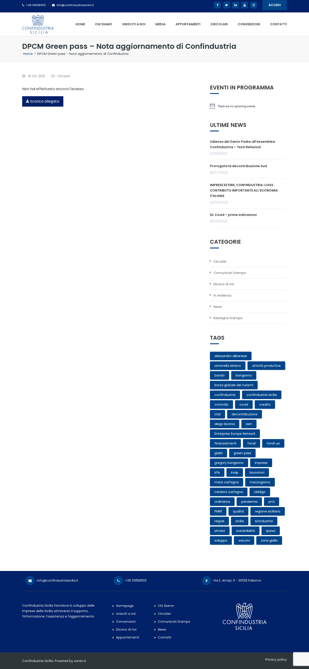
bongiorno (244, 375)
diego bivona (224, 424)
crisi (217, 414)
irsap (234, 472)
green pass (242, 453)
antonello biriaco (227, 365)
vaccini (244, 540)
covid (244, 404)
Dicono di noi (224, 284)
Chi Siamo (103, 24)
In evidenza (222, 295)
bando (219, 375)
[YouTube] (244, 5)
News (218, 306)
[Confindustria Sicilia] (38, 24)
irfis (217, 472)
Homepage (125, 606)
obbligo (260, 492)
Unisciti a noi (133, 24)
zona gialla (269, 540)
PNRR (218, 511)
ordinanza (222, 501)
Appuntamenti (188, 24)
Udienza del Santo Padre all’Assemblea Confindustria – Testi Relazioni (242, 144)
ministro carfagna (228, 492)
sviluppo (220, 540)
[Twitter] (226, 5)
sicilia (239, 521)
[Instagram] (253, 5)
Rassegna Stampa (228, 318)
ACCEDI (275, 5)
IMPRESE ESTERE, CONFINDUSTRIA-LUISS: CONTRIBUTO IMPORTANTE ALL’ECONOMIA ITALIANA (244, 190)
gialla (218, 453)
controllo (221, 404)
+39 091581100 (36, 5)
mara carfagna (226, 482)
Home (80, 24)
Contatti (278, 24)
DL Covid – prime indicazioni (233, 215)
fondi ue (273, 443)
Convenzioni (249, 24)
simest (219, 531)
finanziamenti (225, 443)
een (249, 424)
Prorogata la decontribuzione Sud (238, 166)
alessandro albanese (230, 356)
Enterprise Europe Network (234, 433)
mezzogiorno (260, 482)
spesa (270, 531)
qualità (238, 511)
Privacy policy (276, 659)
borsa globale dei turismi (233, 385)
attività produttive (266, 365)
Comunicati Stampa (230, 273)
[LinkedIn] (235, 5)
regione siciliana (267, 511)
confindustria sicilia (262, 395)
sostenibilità (245, 531)
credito (265, 404)
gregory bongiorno (229, 463)
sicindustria (264, 521)
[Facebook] (217, 5)
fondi (251, 443)
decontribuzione (244, 414)
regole (219, 521)
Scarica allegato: (44, 101)
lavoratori (257, 472)
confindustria (224, 395)
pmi (272, 501)
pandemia (249, 501)
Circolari (219, 24)
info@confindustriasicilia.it (75, 5)
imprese (261, 463)
